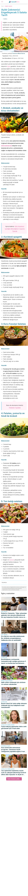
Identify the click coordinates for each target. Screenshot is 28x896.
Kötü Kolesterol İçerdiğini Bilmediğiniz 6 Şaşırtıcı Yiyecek (15, 229)
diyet (8, 66)
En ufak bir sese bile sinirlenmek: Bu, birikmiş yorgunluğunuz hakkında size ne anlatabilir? (13, 638)
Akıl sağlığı (4, 611)
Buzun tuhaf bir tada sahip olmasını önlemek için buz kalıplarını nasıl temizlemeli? (14, 705)
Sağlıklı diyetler (8, 6)
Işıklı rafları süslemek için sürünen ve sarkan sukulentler (13, 683)
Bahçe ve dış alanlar (6, 680)
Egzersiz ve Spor (5, 746)
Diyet (2, 6)
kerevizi (11, 560)
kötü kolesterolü (6, 145)
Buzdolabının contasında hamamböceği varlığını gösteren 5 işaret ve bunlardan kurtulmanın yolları (13, 661)
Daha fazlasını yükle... (14, 779)
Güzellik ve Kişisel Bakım (7, 724)
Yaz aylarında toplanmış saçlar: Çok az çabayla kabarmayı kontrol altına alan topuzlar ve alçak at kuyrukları (13, 772)
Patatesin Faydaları (15, 407)
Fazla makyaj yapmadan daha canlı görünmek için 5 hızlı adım (13, 727)
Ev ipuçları (4, 657)
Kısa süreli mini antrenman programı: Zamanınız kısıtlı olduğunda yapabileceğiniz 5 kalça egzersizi (13, 749)
